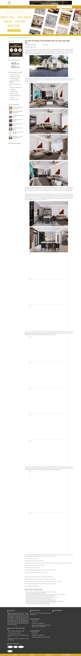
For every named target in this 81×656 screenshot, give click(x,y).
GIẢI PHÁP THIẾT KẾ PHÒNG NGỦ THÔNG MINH (36, 593)
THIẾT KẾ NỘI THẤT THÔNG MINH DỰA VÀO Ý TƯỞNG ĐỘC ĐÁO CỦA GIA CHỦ (42, 597)
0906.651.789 (34, 633)
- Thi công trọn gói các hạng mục (14, 633)
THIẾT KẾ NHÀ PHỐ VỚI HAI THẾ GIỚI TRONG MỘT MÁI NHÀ (38, 598)
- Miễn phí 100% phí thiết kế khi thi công (15, 631)
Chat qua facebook (66, 654)
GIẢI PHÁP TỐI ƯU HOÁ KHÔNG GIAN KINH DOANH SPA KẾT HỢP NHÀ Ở (41, 592)
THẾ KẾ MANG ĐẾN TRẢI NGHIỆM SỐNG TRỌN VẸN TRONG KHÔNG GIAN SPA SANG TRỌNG (45, 594)
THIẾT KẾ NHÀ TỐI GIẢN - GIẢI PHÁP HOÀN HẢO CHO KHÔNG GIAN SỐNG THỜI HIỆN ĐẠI (44, 601)
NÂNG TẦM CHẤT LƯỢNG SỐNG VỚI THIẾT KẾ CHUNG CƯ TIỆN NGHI (40, 602)
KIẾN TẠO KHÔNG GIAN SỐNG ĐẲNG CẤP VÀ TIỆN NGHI (38, 603)
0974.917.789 (33, 614)
